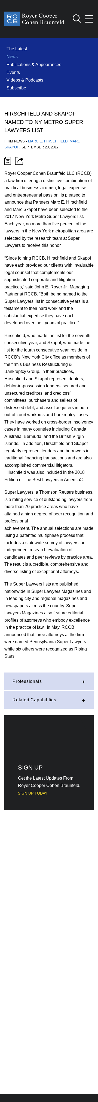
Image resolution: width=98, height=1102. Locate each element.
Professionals (27, 681)
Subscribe (16, 87)
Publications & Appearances (34, 64)
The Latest (17, 48)
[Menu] (89, 19)
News (12, 56)
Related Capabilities (34, 699)
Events (13, 72)
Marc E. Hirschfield (48, 141)
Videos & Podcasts (25, 79)
